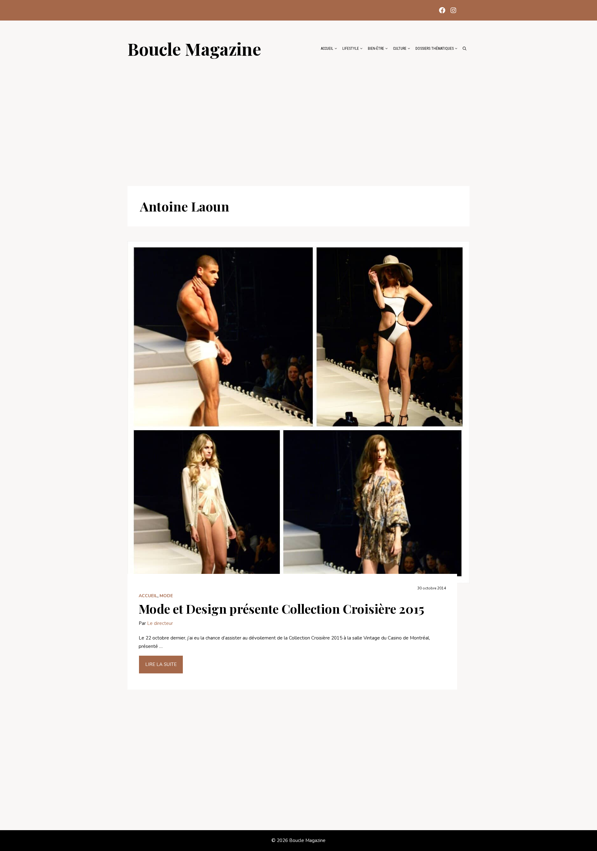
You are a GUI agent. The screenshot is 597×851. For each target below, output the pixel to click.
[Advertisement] (298, 118)
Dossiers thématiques (434, 48)
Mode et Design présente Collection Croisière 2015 (281, 608)
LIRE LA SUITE (161, 664)
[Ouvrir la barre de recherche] (465, 48)
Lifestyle (350, 48)
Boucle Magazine (194, 48)
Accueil (327, 48)
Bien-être (376, 48)
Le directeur (160, 623)
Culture (399, 48)
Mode (166, 596)
